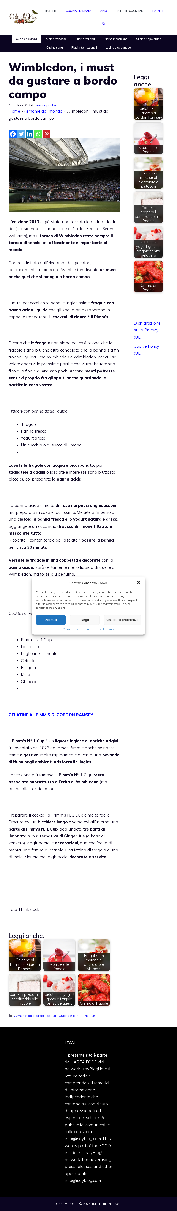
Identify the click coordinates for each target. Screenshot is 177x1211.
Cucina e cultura (26, 39)
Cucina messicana (115, 39)
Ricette (51, 11)
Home (14, 111)
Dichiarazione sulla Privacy (98, 628)
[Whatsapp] (38, 134)
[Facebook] (13, 134)
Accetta (51, 620)
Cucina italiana (78, 11)
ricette (90, 1015)
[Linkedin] (29, 134)
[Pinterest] (46, 134)
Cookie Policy (70, 628)
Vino (103, 11)
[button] (139, 583)
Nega (85, 620)
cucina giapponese (118, 47)
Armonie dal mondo (43, 111)
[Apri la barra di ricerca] (103, 23)
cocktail (51, 1015)
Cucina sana (54, 47)
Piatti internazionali (84, 47)
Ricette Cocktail (129, 11)
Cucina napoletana (148, 39)
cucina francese (56, 39)
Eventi (157, 11)
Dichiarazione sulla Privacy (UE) (147, 330)
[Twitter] (21, 134)
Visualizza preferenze (122, 620)
